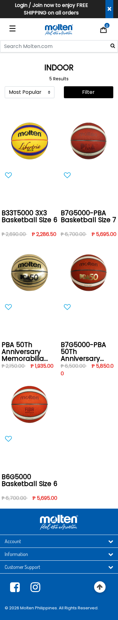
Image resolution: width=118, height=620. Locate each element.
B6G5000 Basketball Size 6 (29, 480)
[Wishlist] (30, 175)
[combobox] (59, 46)
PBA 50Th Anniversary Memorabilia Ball (23, 351)
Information (16, 554)
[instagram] (35, 587)
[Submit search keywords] (112, 45)
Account (13, 541)
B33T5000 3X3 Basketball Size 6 (29, 217)
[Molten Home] (59, 29)
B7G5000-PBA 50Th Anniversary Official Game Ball (84, 351)
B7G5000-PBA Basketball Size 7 (88, 217)
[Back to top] (100, 587)
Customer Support (22, 567)
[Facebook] (15, 587)
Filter (88, 92)
